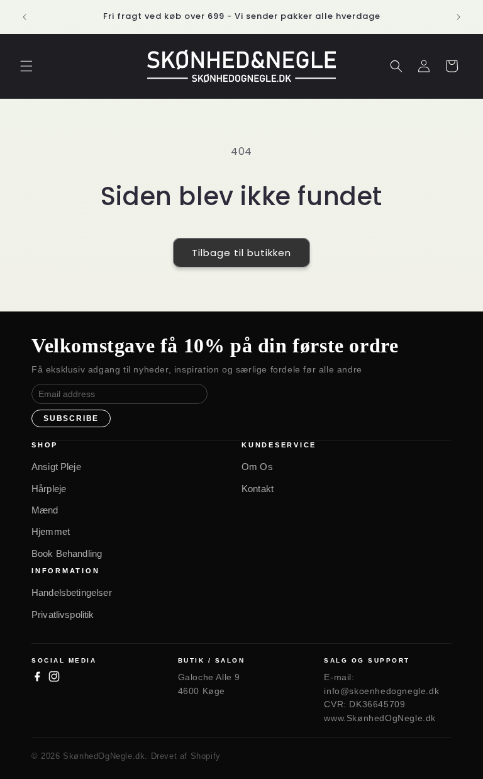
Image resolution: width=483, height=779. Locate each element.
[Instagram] (54, 676)
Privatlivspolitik (62, 614)
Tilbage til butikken (241, 252)
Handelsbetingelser (71, 592)
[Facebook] (37, 676)
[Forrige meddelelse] (24, 17)
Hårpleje (48, 488)
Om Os (257, 466)
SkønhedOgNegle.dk (104, 756)
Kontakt (258, 488)
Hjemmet (50, 531)
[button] (26, 66)
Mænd (44, 510)
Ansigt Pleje (56, 466)
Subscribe (71, 418)
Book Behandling (66, 553)
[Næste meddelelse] (458, 17)
